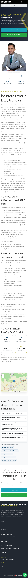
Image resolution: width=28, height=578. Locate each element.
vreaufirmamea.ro (15, 573)
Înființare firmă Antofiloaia (8, 457)
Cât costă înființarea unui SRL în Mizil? (12, 414)
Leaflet (11, 391)
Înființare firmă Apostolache (9, 460)
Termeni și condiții (7, 534)
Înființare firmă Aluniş (7, 454)
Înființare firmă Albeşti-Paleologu (10, 450)
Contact (5, 532)
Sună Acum (14, 30)
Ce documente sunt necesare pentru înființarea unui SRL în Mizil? (12, 429)
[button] (14, 381)
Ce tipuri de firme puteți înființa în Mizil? (12, 433)
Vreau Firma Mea (6, 2)
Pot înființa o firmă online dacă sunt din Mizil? (12, 438)
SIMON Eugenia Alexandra (14, 504)
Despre (4, 529)
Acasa (4, 527)
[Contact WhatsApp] (25, 575)
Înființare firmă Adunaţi (7, 447)
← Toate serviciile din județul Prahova (12, 91)
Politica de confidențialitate (10, 537)
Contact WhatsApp (15, 35)
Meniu (24, 2)
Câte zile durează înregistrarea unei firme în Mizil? (12, 418)
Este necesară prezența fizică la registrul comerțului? (10, 423)
